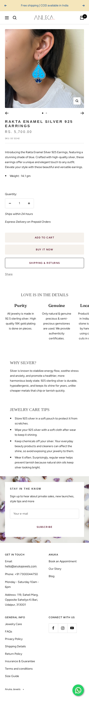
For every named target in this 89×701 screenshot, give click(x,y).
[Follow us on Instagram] (62, 628)
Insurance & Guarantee (20, 661)
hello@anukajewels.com (21, 566)
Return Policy (13, 654)
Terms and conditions (19, 668)
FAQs (8, 631)
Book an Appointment (63, 561)
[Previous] (6, 113)
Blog (51, 576)
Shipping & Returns (44, 263)
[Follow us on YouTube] (72, 628)
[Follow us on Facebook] (53, 628)
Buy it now (44, 249)
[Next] (82, 113)
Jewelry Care (13, 624)
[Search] (15, 18)
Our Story (55, 569)
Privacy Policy (14, 639)
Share (9, 274)
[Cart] (82, 18)
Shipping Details (15, 646)
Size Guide (12, 676)
